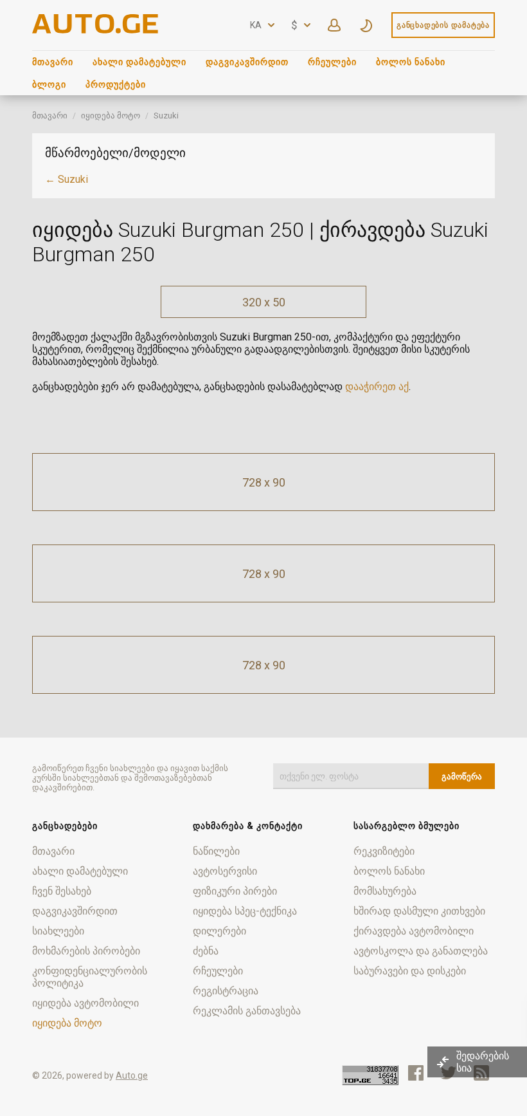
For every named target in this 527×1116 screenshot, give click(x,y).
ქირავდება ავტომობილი (413, 931)
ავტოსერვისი (225, 871)
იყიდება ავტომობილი (85, 1003)
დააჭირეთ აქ (377, 386)
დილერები (219, 931)
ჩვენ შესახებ (61, 891)
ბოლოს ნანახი (410, 62)
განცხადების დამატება (443, 25)
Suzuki (166, 115)
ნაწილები (216, 851)
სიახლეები (58, 931)
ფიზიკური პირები (235, 891)
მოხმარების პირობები (86, 951)
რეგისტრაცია (225, 991)
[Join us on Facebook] (416, 1073)
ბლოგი (49, 84)
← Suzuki (66, 179)
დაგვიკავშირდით (247, 62)
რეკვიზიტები (384, 851)
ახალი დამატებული (139, 62)
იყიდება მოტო (110, 115)
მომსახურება (384, 891)
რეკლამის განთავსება (247, 1011)
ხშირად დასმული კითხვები (419, 911)
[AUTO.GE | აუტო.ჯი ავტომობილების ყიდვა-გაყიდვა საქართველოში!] (96, 30)
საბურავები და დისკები (409, 971)
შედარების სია (482, 1062)
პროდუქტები (115, 84)
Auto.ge (132, 1075)
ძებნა (206, 951)
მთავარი (52, 62)
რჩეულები (332, 62)
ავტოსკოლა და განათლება (420, 951)
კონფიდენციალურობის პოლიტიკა (89, 977)
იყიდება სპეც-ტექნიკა (245, 911)
